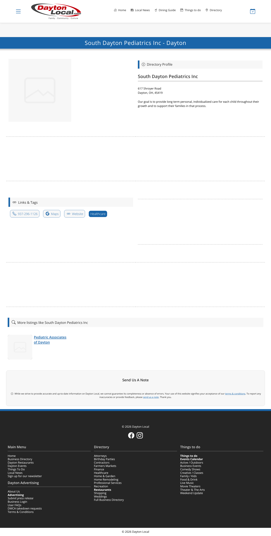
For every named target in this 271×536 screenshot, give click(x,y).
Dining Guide (167, 10)
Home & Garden (104, 476)
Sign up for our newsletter (25, 476)
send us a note (151, 397)
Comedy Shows (190, 469)
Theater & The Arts (192, 490)
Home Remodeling (106, 480)
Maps (54, 214)
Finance (99, 469)
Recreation (101, 486)
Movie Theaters (190, 486)
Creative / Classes (191, 473)
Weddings (100, 496)
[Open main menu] (18, 11)
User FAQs (14, 505)
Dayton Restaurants (21, 463)
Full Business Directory (109, 500)
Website (77, 214)
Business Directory (20, 459)
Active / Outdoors (191, 463)
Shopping (100, 493)
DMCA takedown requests (25, 508)
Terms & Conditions (21, 512)
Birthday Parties (104, 459)
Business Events (190, 466)
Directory (215, 10)
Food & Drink (188, 480)
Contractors (101, 463)
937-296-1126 (27, 214)
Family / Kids (188, 476)
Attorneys (100, 456)
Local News (142, 10)
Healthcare (98, 214)
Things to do (192, 10)
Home (121, 10)
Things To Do (16, 469)
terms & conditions (235, 393)
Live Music (187, 483)
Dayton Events (17, 466)
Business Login (17, 502)
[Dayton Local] (61, 11)
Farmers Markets (105, 466)
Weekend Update (191, 493)
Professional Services (108, 483)
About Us (14, 491)
